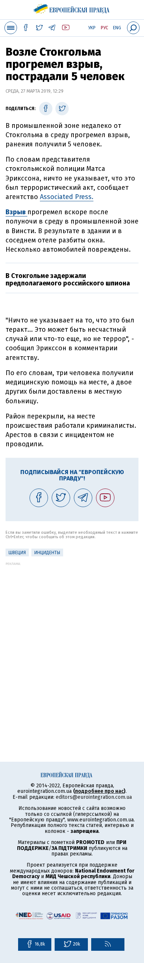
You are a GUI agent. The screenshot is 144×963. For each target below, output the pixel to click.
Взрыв (16, 212)
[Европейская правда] (72, 7)
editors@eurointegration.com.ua (94, 797)
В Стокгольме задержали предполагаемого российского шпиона (68, 279)
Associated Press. (66, 197)
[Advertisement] (72, 638)
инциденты (47, 552)
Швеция (17, 552)
